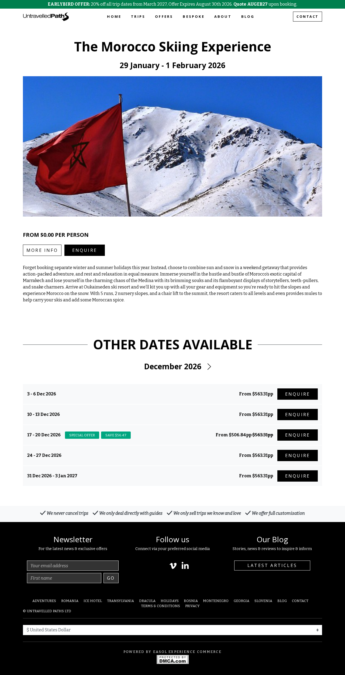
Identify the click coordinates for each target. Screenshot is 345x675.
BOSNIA (191, 601)
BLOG (248, 16)
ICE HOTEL (93, 601)
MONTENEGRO (216, 601)
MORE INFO (42, 250)
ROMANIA (69, 601)
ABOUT (223, 16)
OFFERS (164, 16)
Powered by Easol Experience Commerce (172, 652)
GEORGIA (241, 601)
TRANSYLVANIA (120, 601)
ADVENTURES (44, 601)
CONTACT (307, 16)
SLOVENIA (263, 601)
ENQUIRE (84, 250)
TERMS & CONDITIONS (160, 606)
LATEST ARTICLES (272, 565)
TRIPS (138, 16)
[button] (209, 366)
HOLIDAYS (170, 601)
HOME (114, 16)
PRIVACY (192, 606)
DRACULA (147, 601)
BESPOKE (193, 16)
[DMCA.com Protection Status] (172, 659)
